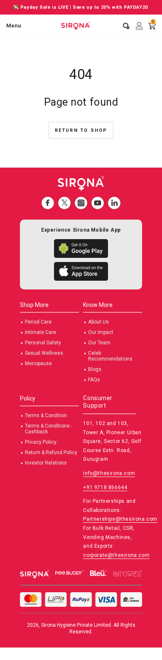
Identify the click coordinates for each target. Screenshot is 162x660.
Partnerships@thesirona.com (120, 519)
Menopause (38, 363)
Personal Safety (43, 343)
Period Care (38, 322)
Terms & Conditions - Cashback (48, 429)
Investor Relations (46, 463)
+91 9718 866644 (105, 487)
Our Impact (100, 332)
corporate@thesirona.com (116, 555)
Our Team (99, 343)
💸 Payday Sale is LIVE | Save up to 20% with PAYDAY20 (81, 7)
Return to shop (81, 130)
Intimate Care (40, 332)
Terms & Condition (46, 415)
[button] (123, 26)
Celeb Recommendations (110, 356)
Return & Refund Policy (51, 452)
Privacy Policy (40, 442)
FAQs (94, 380)
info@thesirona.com (109, 473)
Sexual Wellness (44, 353)
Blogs (94, 369)
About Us (98, 322)
